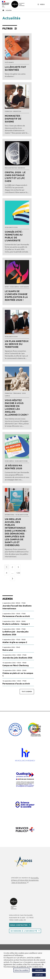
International (9, 514)
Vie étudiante (9, 62)
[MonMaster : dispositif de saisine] (17, 97)
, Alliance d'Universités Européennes (25, 880)
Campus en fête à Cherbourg (15, 665)
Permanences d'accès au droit (16, 616)
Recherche (21, 168)
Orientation (17, 111)
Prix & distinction (11, 168)
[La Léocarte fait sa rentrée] (17, 48)
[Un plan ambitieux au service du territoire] (17, 322)
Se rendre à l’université (24, 931)
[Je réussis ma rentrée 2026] (17, 447)
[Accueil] (3, 10)
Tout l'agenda (27, 691)
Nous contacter (19, 925)
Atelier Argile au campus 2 (14, 642)
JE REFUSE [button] (39, 975)
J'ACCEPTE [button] (39, 970)
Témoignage (17, 393)
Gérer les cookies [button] (21, 970)
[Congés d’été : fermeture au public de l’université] (17, 213)
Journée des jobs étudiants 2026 (17, 657)
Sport (7, 286)
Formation (8, 111)
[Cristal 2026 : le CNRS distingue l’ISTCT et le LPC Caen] (17, 154)
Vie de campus (14, 286)
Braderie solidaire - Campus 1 (16, 624)
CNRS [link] (9, 185)
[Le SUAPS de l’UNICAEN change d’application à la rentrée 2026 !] (17, 272)
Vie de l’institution (11, 227)
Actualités (9, 10)
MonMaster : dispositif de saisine (13, 119)
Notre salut (7, 650)
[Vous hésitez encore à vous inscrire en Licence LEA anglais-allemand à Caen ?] (17, 379)
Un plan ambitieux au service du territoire (17, 344)
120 (18, 572)
